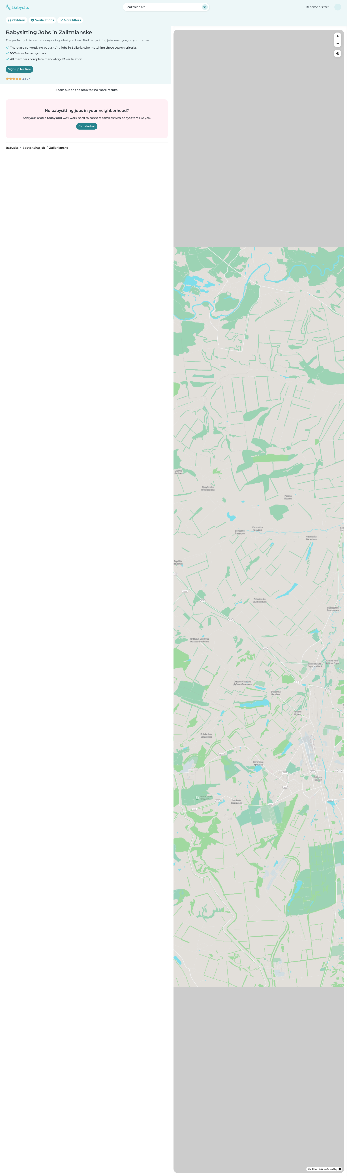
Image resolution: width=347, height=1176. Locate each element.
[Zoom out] (337, 43)
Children (18, 20)
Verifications (44, 20)
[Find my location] (337, 53)
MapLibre (312, 1169)
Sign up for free (19, 69)
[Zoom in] (337, 36)
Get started (86, 126)
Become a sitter (317, 7)
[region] (259, 601)
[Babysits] (17, 7)
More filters (72, 20)
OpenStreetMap (329, 1169)
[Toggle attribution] (340, 1169)
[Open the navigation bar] (337, 7)
